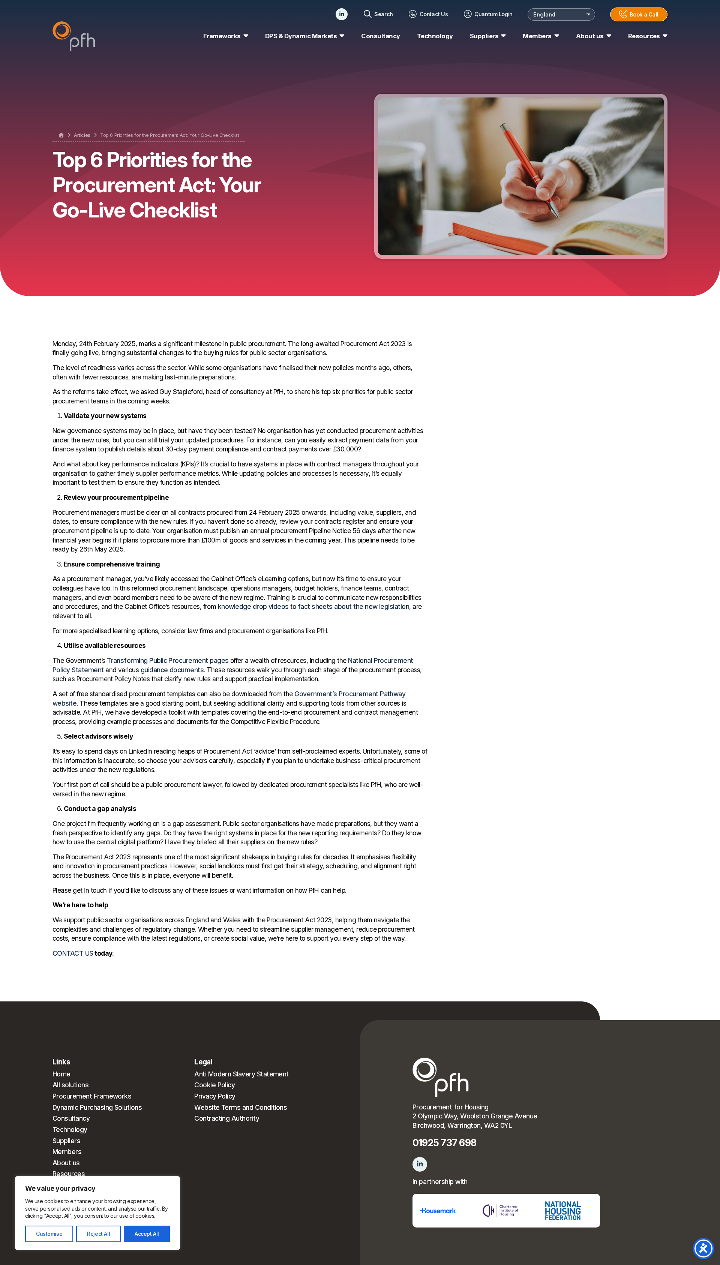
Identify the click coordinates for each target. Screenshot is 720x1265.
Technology (435, 36)
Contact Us (434, 14)
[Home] (61, 135)
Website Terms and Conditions (240, 1107)
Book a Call (644, 14)
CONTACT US (72, 953)
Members (66, 1152)
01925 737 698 (444, 1142)
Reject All (98, 1234)
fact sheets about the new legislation (353, 606)
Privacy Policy (215, 1096)
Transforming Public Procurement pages (167, 660)
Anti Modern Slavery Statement (241, 1074)
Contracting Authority (226, 1118)
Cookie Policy (214, 1085)
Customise (49, 1234)
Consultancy (380, 36)
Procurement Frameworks (91, 1096)
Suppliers (66, 1141)
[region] (97, 1213)
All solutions (70, 1085)
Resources (68, 1174)
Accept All (147, 1234)
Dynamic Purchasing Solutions (97, 1107)
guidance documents (172, 670)
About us (66, 1163)
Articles (82, 135)
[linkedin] (342, 14)
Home (61, 1074)
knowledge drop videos (253, 606)
